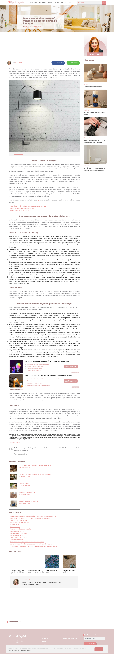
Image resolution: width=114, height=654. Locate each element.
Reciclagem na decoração (19, 533)
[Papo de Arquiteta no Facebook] (14, 642)
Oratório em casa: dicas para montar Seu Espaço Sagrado (94, 169)
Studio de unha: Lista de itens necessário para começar (94, 141)
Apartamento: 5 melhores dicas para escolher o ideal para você (32, 544)
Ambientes (42, 2)
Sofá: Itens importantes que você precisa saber (27, 542)
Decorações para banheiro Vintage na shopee (35, 474)
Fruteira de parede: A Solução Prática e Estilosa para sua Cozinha (33, 516)
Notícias (26, 26)
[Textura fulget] (13, 486)
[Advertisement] (44, 46)
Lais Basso (18, 63)
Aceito (99, 649)
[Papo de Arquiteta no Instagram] (17, 642)
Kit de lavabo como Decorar (29, 501)
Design (50, 2)
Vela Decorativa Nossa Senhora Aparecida (95, 113)
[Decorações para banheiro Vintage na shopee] (13, 477)
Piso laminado (15, 527)
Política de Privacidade (70, 638)
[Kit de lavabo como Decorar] (13, 504)
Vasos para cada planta (18, 520)
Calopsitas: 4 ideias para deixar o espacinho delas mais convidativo (33, 546)
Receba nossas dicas (91, 635)
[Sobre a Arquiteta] (95, 45)
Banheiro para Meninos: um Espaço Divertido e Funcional (30, 518)
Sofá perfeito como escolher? (20, 523)
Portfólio (63, 2)
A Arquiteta (33, 2)
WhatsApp (74, 63)
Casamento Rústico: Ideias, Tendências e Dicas (35, 465)
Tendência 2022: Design (18, 538)
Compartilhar (59, 63)
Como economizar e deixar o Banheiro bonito (36, 571)
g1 (38, 200)
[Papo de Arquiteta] (17, 636)
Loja (69, 2)
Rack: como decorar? (17, 535)
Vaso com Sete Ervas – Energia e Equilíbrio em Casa (18, 571)
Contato (56, 2)
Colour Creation (18, 154)
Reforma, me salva (17, 531)
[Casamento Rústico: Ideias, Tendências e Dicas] (13, 468)
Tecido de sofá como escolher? (21, 529)
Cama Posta (14, 525)
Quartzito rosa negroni (27, 492)
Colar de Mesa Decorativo (93, 87)
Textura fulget (24, 483)
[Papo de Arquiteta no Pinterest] (21, 642)
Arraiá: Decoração (16, 540)
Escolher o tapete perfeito (69, 571)
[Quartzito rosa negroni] (13, 495)
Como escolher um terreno (52, 571)
